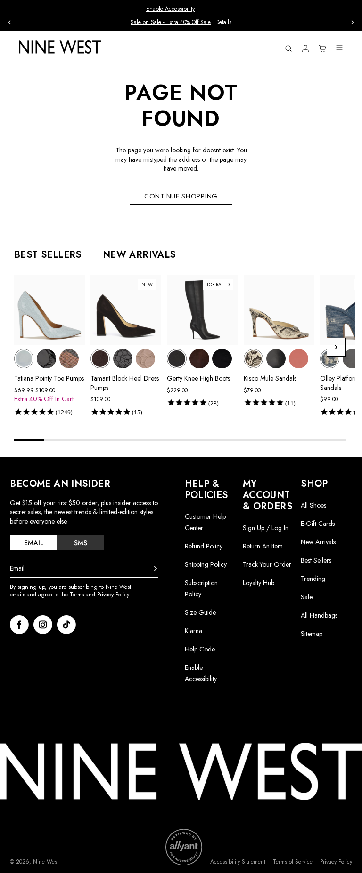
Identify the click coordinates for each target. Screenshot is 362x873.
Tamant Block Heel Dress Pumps (124, 382)
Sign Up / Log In (265, 527)
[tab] (33, 542)
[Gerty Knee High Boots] (176, 358)
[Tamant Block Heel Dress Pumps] (100, 358)
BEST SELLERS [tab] (48, 255)
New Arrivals (318, 542)
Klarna (193, 630)
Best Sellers (316, 560)
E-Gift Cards (318, 523)
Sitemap (311, 633)
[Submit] (155, 568)
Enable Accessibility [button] (170, 9)
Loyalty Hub (258, 582)
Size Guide (200, 612)
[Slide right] (352, 22)
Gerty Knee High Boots (198, 378)
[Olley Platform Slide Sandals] (329, 358)
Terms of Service (293, 862)
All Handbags (319, 615)
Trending (313, 578)
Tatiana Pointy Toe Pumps (49, 378)
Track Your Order (267, 564)
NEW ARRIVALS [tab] (139, 255)
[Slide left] (9, 22)
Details (29, 22)
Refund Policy (203, 546)
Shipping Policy (206, 564)
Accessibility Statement (237, 862)
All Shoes (313, 505)
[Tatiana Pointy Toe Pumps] (23, 358)
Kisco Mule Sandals (270, 378)
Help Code (200, 649)
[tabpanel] (184, 347)
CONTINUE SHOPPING (181, 196)
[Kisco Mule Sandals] (253, 358)
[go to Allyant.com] (184, 847)
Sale (307, 597)
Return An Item (263, 546)
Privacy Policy (336, 862)
